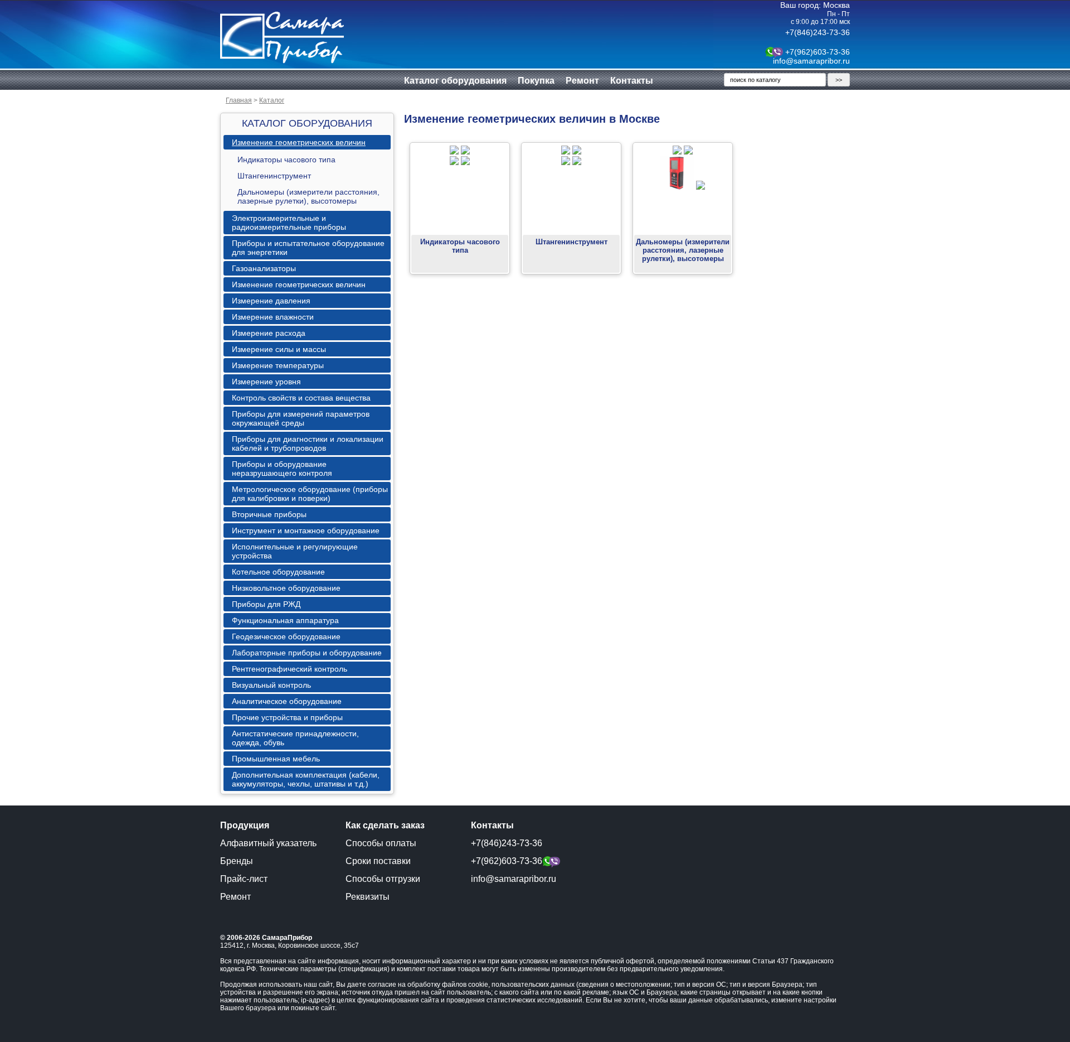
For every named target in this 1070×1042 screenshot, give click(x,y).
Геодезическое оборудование (286, 636)
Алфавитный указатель (268, 843)
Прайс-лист (244, 879)
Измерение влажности (273, 316)
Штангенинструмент (274, 175)
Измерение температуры (278, 365)
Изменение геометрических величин (299, 142)
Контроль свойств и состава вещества (301, 397)
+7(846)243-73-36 (817, 32)
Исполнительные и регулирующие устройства (295, 551)
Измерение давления (271, 300)
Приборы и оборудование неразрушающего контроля (282, 468)
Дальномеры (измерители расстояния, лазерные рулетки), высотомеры (308, 196)
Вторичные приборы (269, 514)
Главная (239, 100)
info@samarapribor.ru (811, 60)
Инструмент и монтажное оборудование (306, 530)
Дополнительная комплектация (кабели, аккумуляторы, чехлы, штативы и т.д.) (306, 779)
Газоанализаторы (264, 268)
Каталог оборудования (455, 80)
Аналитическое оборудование (287, 701)
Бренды (236, 861)
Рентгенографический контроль (289, 668)
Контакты (631, 80)
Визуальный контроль (271, 685)
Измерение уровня (266, 381)
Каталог (271, 100)
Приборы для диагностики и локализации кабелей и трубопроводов (307, 443)
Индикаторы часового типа (286, 159)
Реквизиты (368, 896)
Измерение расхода (268, 333)
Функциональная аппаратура (285, 620)
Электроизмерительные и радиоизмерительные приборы (289, 222)
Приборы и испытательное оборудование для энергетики (308, 248)
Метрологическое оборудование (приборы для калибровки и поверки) (310, 494)
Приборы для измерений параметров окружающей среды (300, 418)
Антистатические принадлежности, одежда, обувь (295, 738)
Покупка (536, 80)
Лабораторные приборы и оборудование (307, 652)
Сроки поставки (378, 861)
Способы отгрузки (383, 879)
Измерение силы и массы (279, 349)
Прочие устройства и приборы (287, 717)
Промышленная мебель (276, 758)
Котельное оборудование (278, 571)
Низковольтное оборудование (286, 587)
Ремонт (582, 80)
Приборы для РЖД (266, 604)
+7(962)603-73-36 (817, 51)
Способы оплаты (381, 843)
